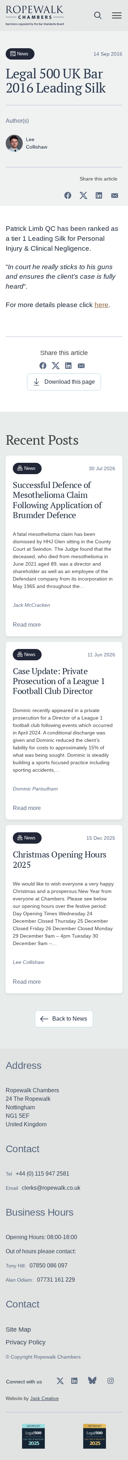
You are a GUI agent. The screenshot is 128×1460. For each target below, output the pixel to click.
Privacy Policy (26, 1342)
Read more (27, 625)
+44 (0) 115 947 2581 (42, 1174)
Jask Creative (44, 1398)
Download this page (69, 382)
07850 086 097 (49, 1265)
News (23, 53)
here (101, 305)
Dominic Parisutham (35, 789)
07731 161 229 (56, 1280)
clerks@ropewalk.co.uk (51, 1188)
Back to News (69, 1019)
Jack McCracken (31, 605)
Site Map (18, 1329)
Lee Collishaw (28, 962)
